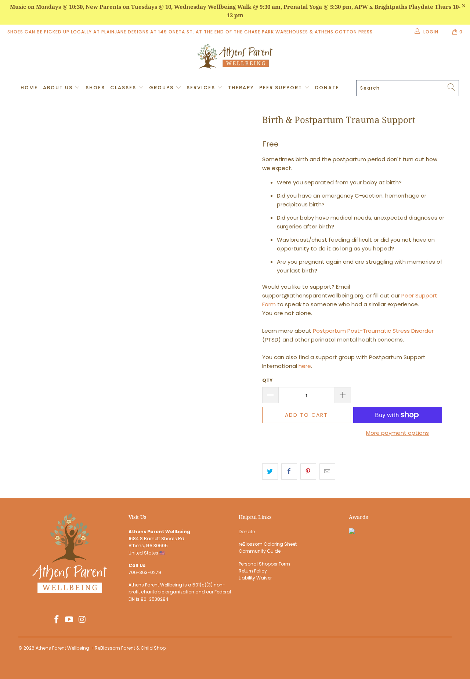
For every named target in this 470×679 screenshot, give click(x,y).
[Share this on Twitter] (270, 471)
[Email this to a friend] (327, 471)
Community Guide (260, 551)
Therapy (241, 87)
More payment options (397, 433)
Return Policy (253, 571)
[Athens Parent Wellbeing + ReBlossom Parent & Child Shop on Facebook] (56, 620)
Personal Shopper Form (264, 564)
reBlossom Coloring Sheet (268, 544)
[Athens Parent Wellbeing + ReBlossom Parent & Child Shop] (235, 57)
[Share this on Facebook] (289, 471)
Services (202, 87)
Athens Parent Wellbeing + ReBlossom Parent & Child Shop (101, 648)
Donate (327, 87)
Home (29, 87)
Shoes (95, 87)
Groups (162, 87)
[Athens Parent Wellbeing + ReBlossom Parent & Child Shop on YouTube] (69, 620)
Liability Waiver (255, 578)
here (305, 366)
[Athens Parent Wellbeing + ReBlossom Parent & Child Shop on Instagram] (82, 620)
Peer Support (281, 87)
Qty (267, 380)
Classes (124, 87)
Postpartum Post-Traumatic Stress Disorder (373, 331)
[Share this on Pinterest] (308, 471)
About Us (59, 87)
